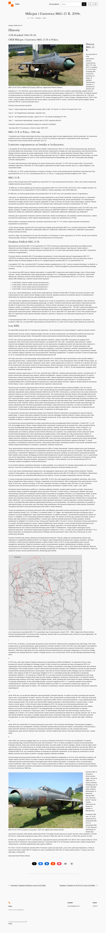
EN (95, 4)
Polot (17, 4)
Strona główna (54, 4)
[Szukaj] (84, 4)
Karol (44, 18)
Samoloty (38, 18)
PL (90, 4)
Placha (10, 923)
